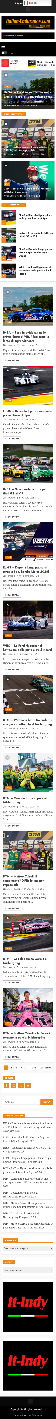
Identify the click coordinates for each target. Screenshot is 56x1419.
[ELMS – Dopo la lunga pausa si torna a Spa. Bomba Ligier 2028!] (8, 253)
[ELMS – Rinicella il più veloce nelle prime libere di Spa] (8, 217)
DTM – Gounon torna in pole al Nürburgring (25, 800)
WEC (8, 635)
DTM (7, 142)
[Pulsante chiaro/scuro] (4, 52)
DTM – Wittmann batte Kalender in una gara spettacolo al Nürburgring (27, 722)
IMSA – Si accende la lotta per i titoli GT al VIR (36, 234)
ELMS (8, 400)
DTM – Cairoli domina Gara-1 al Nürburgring (25, 961)
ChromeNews (20, 1415)
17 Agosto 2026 (26, 654)
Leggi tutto (12, 360)
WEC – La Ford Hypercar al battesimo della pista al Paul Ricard (35, 270)
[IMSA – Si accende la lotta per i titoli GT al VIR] (8, 235)
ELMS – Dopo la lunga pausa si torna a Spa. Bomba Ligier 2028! (36, 252)
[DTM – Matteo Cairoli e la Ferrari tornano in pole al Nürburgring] (28, 1007)
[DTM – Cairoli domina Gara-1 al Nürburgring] (28, 933)
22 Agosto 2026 (27, 106)
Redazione (11, 106)
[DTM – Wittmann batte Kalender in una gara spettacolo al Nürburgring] (28, 694)
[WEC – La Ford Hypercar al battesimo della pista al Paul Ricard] (8, 271)
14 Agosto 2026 (27, 196)
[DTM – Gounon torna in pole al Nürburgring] (28, 772)
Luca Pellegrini (13, 154)
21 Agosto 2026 (26, 420)
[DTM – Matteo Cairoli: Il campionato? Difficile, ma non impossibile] (28, 850)
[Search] (11, 53)
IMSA (7, 87)
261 (34, 1067)
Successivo (45, 1067)
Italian (32, 2)
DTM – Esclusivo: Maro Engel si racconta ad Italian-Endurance (27, 190)
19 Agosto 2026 (26, 576)
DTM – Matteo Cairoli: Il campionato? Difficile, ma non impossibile (25, 148)
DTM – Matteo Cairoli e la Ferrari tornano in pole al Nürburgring (26, 1035)
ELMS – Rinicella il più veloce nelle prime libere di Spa (35, 216)
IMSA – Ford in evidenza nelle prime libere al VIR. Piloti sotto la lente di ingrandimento (28, 97)
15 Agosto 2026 (32, 154)
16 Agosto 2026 (26, 729)
